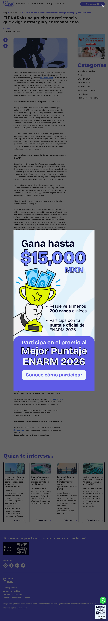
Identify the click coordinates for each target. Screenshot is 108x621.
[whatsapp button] (103, 600)
